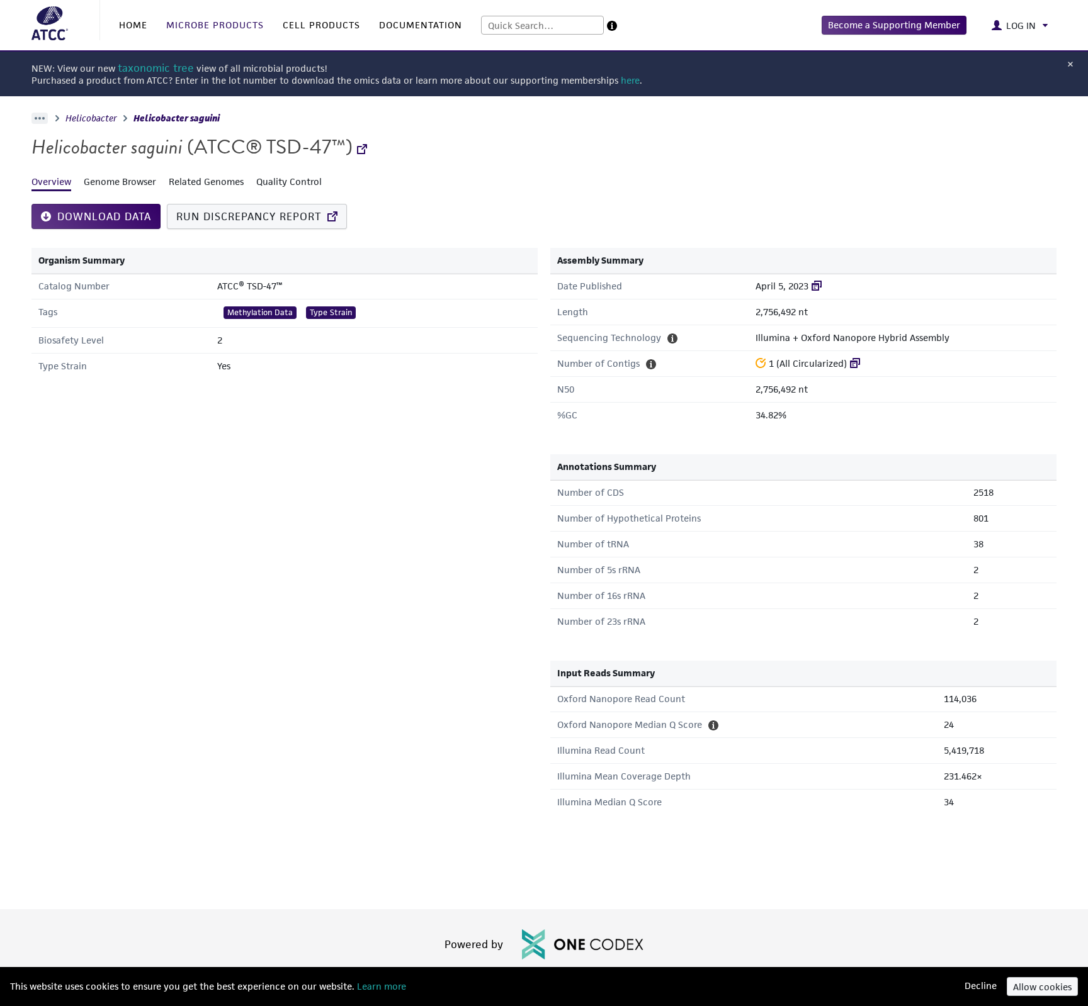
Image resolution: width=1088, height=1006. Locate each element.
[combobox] (542, 25)
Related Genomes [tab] (206, 181)
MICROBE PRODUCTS (215, 25)
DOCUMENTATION (420, 25)
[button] (894, 25)
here (630, 80)
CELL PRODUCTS (321, 25)
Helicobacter (91, 118)
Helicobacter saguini (176, 118)
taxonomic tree (156, 68)
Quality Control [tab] (289, 181)
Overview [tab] (51, 181)
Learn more (380, 986)
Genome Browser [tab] (120, 181)
